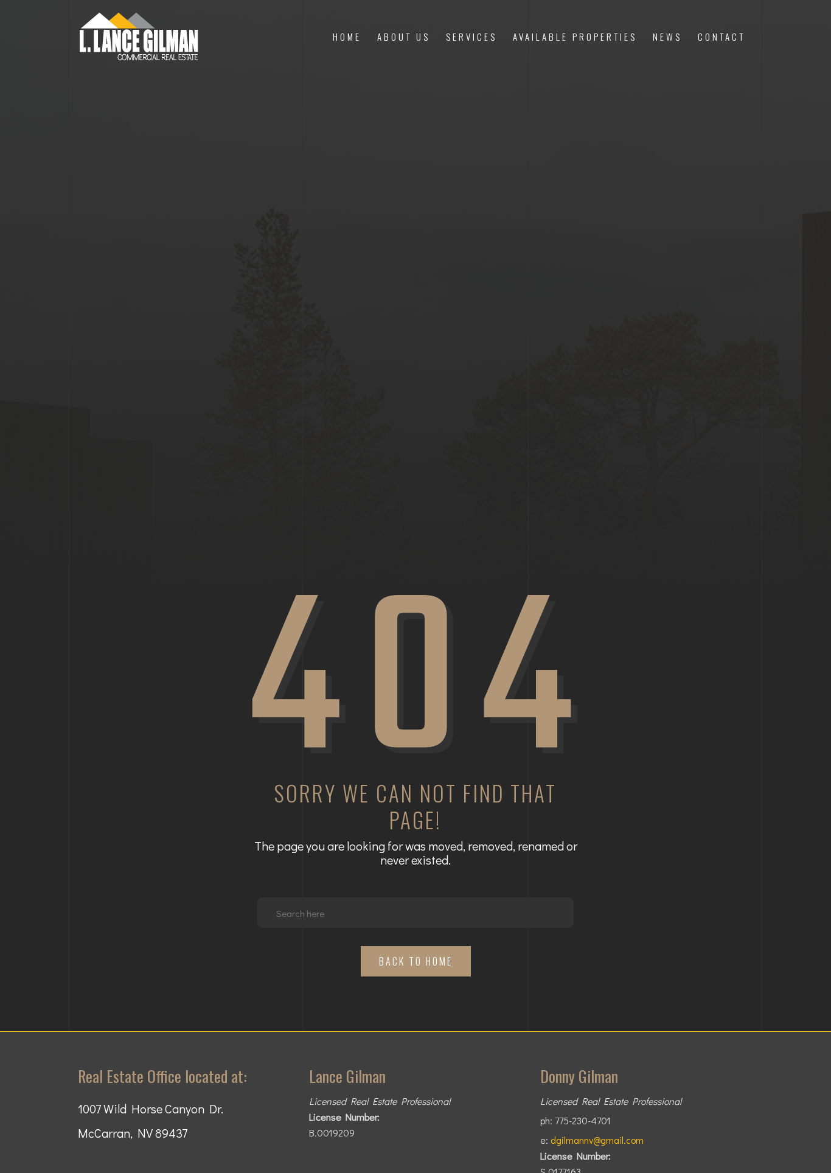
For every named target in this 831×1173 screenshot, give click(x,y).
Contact (721, 36)
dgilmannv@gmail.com (597, 1140)
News (667, 36)
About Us (403, 36)
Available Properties (575, 36)
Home (347, 36)
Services (471, 36)
